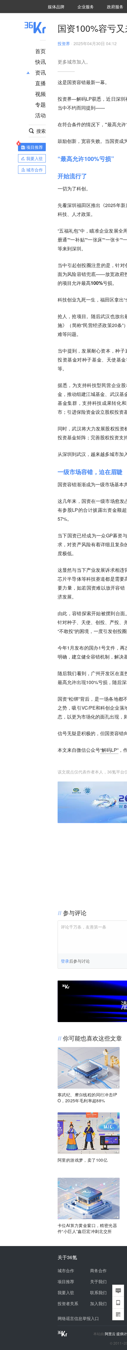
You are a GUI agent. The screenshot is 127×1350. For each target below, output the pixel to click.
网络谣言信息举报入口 (78, 1318)
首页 (40, 51)
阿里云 (110, 1333)
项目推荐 (66, 1281)
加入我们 (98, 1303)
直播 (40, 83)
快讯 (40, 61)
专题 (40, 104)
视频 (40, 93)
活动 (40, 115)
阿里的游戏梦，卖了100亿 (83, 1160)
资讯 (40, 72)
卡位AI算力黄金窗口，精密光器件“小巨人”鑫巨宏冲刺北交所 (87, 1228)
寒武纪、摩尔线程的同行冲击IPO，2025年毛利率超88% (87, 1097)
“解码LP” (109, 749)
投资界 (64, 43)
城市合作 (66, 1270)
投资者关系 (68, 1303)
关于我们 (98, 1281)
